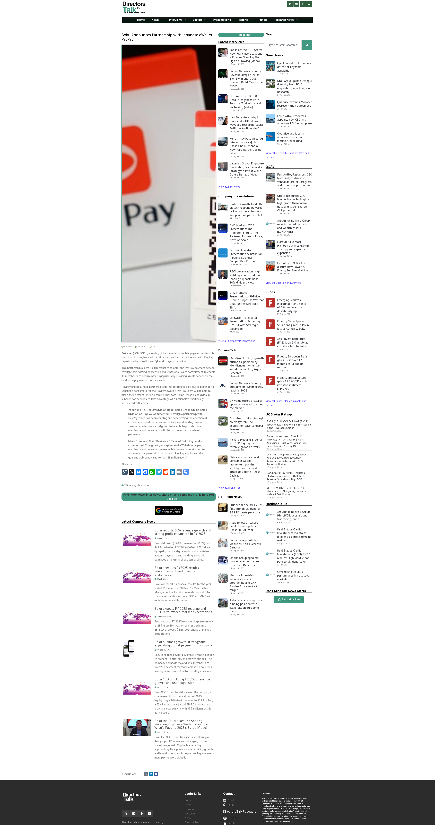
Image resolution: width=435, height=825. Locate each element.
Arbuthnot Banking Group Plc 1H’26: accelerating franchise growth (293, 515)
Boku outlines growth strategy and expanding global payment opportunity (183, 643)
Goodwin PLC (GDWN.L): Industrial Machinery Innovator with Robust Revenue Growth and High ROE (286, 476)
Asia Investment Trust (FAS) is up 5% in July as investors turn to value (292, 342)
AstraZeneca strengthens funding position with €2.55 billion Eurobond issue (246, 605)
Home (141, 19)
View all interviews (229, 186)
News (155, 19)
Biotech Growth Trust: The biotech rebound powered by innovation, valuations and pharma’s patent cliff (246, 209)
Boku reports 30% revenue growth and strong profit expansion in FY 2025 (182, 532)
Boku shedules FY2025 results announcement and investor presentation (176, 571)
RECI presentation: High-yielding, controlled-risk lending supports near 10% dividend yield (246, 276)
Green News (274, 55)
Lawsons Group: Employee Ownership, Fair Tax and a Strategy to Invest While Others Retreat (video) (247, 168)
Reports (243, 19)
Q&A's (270, 167)
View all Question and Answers (283, 282)
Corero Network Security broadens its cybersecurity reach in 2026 (246, 386)
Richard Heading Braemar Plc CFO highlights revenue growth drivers (246, 443)
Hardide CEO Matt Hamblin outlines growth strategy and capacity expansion (293, 247)
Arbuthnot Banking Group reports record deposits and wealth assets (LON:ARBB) (293, 226)
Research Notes (284, 19)
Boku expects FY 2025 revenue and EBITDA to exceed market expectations (183, 610)
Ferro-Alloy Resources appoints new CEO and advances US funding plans (294, 119)
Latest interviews (231, 42)
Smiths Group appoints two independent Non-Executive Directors (244, 561)
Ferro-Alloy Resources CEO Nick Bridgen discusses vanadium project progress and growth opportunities (294, 179)
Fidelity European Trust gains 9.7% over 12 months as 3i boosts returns (292, 361)
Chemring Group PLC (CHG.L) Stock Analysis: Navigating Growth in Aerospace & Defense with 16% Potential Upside (286, 459)
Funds (262, 19)
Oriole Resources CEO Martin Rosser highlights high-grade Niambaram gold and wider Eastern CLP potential (293, 203)
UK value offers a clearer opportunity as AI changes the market (246, 404)
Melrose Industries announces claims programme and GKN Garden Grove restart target (243, 582)
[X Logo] (146, 774)
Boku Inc (172, 498)
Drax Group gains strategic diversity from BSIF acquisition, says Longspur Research (247, 423)
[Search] (307, 45)
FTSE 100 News (230, 497)
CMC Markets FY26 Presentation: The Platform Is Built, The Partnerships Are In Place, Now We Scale (246, 232)
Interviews (175, 19)
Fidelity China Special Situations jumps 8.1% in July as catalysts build (293, 324)
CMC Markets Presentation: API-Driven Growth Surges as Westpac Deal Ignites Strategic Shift (247, 300)
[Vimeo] (309, 4)
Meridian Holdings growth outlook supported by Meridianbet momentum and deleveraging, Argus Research (247, 365)
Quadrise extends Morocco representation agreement (294, 104)
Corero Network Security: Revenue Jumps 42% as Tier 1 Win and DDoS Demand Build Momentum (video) (247, 78)
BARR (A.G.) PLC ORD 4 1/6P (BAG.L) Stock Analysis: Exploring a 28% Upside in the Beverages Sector (289, 424)
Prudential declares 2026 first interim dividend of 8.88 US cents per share (246, 508)
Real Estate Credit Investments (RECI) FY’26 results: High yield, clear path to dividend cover (293, 555)
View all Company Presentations (236, 341)
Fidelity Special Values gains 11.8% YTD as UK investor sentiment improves (292, 383)
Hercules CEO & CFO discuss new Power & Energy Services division (292, 266)
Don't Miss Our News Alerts (286, 591)
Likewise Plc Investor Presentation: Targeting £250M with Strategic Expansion (245, 323)
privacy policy (394, 817)
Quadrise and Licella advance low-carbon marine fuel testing (290, 137)
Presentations (222, 19)
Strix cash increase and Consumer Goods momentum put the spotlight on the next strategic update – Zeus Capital (245, 466)
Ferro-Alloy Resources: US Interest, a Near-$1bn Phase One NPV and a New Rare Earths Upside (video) (246, 146)
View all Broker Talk (229, 487)
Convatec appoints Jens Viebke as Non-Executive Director (246, 543)
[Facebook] (156, 774)
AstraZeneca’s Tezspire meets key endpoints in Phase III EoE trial (244, 526)
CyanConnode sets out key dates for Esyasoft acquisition (294, 66)
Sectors (198, 19)
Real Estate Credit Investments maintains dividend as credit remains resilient (294, 534)
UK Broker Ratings (279, 414)
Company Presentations (236, 196)
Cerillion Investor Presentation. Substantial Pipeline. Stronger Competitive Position (246, 255)
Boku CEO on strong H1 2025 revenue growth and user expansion (182, 681)
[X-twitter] (290, 4)
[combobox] (284, 45)
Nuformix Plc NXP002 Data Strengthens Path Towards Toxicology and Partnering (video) (245, 101)
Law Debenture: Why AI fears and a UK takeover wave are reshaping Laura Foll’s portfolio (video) (246, 122)
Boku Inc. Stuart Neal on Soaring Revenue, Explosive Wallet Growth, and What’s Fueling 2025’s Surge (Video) (182, 724)
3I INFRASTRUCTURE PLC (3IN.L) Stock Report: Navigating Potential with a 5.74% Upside (287, 491)
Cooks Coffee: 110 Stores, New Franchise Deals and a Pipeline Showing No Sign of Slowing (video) (246, 55)
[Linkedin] (296, 4)
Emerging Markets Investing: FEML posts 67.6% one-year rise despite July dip (291, 305)
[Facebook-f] (303, 4)
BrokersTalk (227, 350)
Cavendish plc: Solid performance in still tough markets (294, 575)
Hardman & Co (277, 504)
